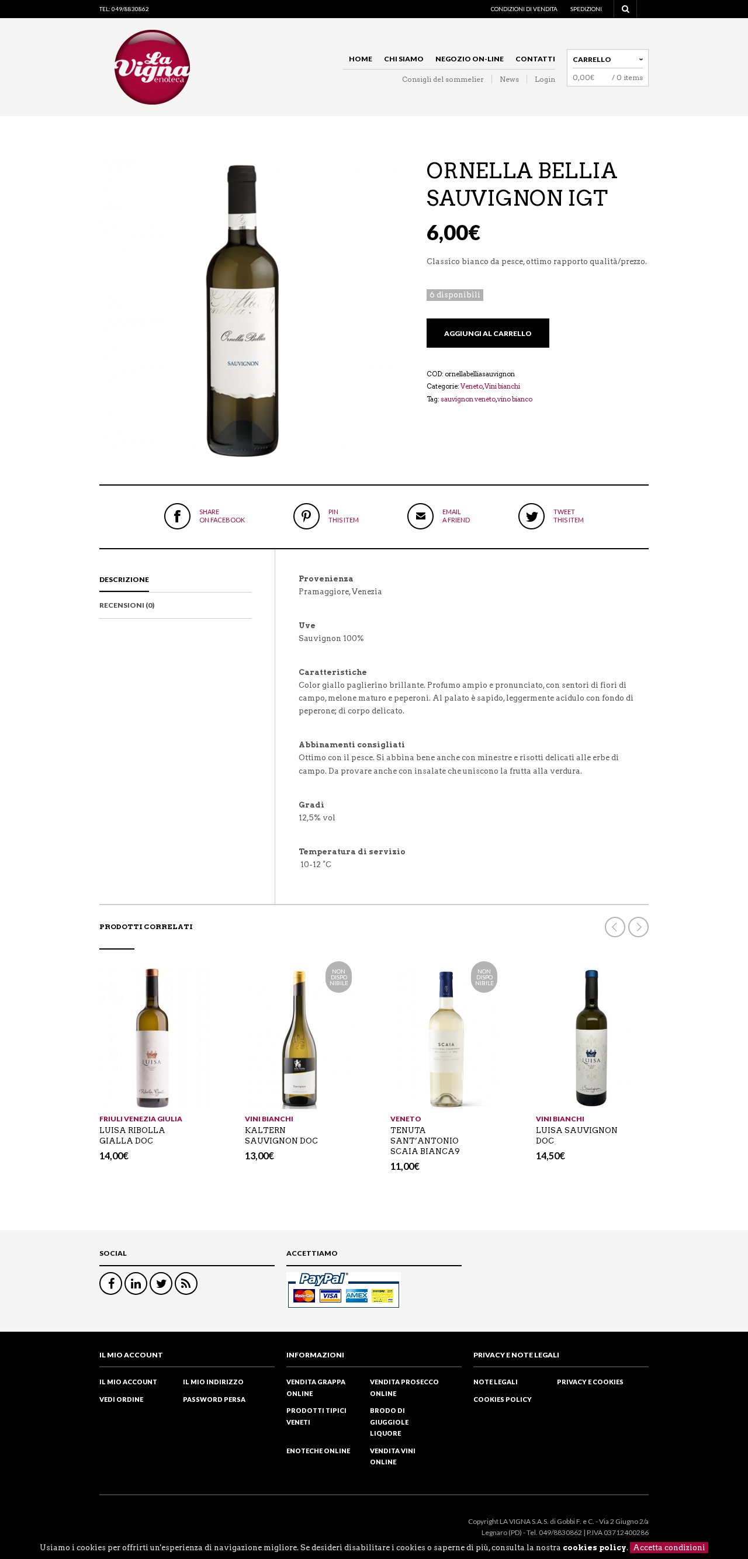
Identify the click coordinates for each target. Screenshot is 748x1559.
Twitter (161, 1283)
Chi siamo (404, 58)
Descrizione (124, 579)
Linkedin (135, 1283)
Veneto (471, 386)
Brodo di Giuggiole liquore (389, 1421)
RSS (186, 1283)
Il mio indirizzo (213, 1381)
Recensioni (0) (126, 605)
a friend (456, 516)
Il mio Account (128, 1381)
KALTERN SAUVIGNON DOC (281, 1135)
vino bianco (514, 399)
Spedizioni (586, 8)
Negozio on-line (469, 58)
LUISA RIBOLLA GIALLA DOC (132, 1135)
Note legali (495, 1381)
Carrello (592, 59)
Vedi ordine (121, 1399)
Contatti (535, 58)
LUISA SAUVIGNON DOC (577, 1135)
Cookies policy (502, 1399)
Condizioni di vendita (524, 8)
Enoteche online (318, 1450)
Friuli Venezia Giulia (140, 1118)
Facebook (110, 1283)
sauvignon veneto (468, 399)
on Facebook (222, 516)
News (509, 79)
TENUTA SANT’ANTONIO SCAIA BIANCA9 (425, 1141)
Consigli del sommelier (443, 79)
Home (360, 58)
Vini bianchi (502, 386)
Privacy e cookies (590, 1381)
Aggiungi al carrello (488, 333)
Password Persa (214, 1399)
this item (343, 516)
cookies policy (594, 1547)
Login (545, 79)
